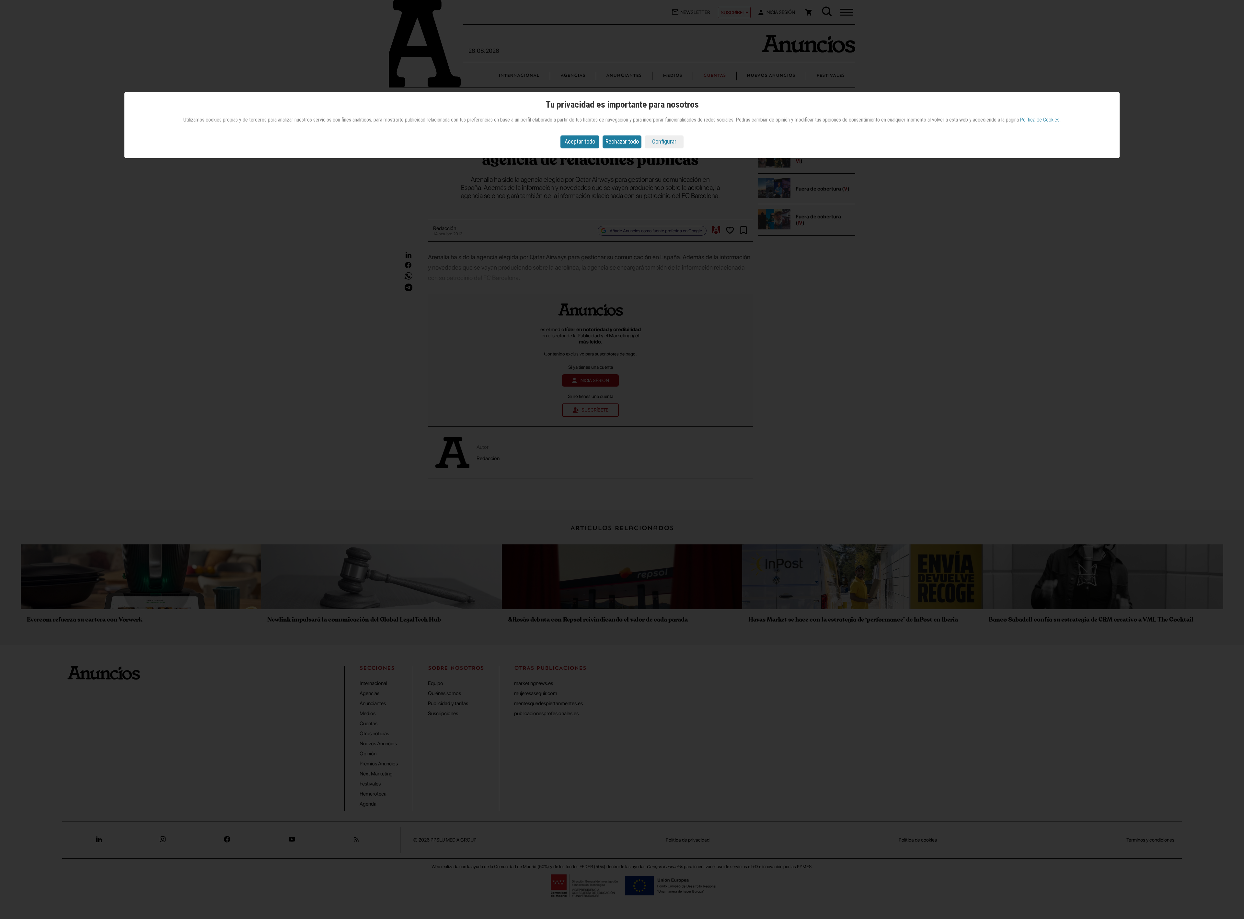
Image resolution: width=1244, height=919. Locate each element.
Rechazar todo (622, 141)
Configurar (664, 141)
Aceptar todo (580, 141)
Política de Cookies (1040, 120)
